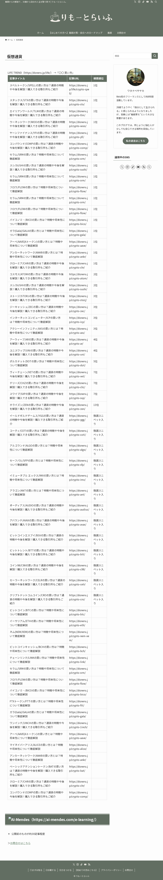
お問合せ (129, 870)
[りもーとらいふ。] (81, 16)
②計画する (51, 870)
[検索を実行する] (155, 56)
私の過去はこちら (135, 140)
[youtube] (147, 2)
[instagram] (139, 2)
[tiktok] (143, 2)
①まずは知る (36, 870)
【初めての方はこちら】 (86, 870)
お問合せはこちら (20, 843)
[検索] (156, 2)
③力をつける (65, 870)
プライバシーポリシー (111, 870)
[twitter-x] (135, 2)
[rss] (152, 2)
